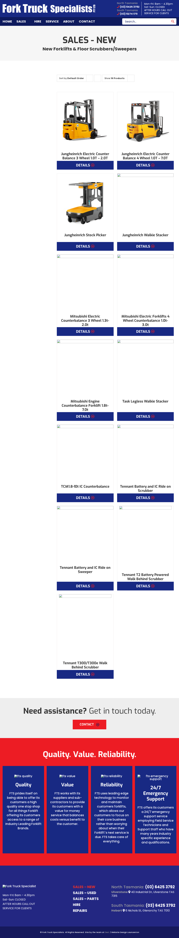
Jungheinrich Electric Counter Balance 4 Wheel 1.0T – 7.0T (145, 156)
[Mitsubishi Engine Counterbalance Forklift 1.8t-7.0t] (85, 368)
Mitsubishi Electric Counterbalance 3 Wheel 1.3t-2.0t (85, 320)
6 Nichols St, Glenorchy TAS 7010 (147, 911)
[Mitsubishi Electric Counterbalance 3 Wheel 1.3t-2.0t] (85, 283)
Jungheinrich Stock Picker (85, 235)
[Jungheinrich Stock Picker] (85, 201)
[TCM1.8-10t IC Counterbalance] (85, 453)
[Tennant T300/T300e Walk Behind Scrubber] (85, 626)
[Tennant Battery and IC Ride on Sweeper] (85, 534)
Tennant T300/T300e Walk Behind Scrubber (85, 665)
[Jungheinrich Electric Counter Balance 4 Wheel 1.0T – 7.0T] (145, 120)
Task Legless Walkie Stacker (145, 401)
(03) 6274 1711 (128, 14)
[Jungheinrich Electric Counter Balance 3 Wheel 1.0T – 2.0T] (85, 120)
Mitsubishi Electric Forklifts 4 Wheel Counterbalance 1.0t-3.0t (145, 320)
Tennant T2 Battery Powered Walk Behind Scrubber (145, 576)
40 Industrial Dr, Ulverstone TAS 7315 (142, 894)
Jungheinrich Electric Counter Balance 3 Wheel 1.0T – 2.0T (85, 156)
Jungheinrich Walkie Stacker (145, 235)
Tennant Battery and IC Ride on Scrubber (145, 488)
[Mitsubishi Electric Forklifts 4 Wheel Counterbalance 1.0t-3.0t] (145, 283)
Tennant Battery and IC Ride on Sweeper (85, 569)
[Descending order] (97, 78)
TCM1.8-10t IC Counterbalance (85, 486)
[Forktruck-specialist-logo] (49, 5)
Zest (107, 932)
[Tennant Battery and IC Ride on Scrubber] (145, 453)
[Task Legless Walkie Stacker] (145, 368)
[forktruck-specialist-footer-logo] (19, 886)
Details (83, 165)
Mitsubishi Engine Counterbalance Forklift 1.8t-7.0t (85, 405)
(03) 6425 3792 (129, 7)
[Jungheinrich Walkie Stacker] (145, 201)
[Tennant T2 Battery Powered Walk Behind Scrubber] (145, 537)
